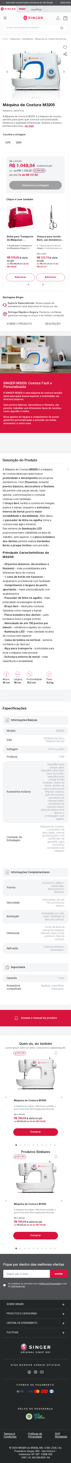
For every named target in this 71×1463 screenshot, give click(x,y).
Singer (8, 7)
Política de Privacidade (50, 1284)
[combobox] (35, 27)
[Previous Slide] (4, 3)
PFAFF (22, 9)
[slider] (35, 72)
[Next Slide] (67, 3)
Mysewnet (36, 9)
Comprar (20, 277)
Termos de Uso (18, 1286)
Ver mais (29, 126)
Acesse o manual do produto (39, 1018)
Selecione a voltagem (35, 185)
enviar (59, 1273)
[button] (65, 54)
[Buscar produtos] (61, 27)
